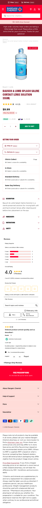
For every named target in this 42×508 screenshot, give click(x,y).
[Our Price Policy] (16, 113)
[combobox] (21, 15)
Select (16, 2)
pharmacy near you (15, 442)
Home (5, 39)
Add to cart (29, 126)
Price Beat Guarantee (11, 463)
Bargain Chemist (13, 427)
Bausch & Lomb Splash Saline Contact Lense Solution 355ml (20, 41)
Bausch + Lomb (8, 87)
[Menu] (3, 9)
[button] (39, 9)
